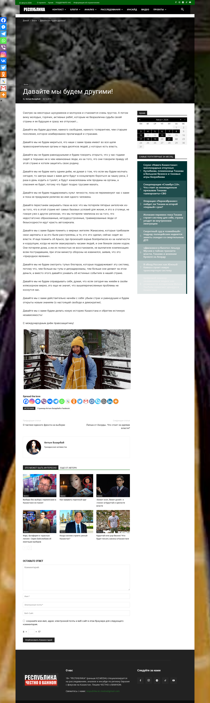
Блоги (34, 20)
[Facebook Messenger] (38, 401)
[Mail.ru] (92, 401)
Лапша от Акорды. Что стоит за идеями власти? (108, 427)
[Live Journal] (68, 401)
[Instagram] (179, 2)
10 (141, 135)
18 (148, 138)
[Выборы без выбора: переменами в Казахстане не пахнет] (39, 485)
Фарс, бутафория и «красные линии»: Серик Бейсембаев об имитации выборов (37, 538)
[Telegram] (183, 2)
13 (162, 135)
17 (141, 138)
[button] (182, 9)
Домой (26, 20)
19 (155, 138)
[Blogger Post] (104, 401)
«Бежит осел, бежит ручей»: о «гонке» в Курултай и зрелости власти (110, 503)
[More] (116, 401)
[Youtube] (190, 2)
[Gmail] (86, 401)
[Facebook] (176, 2)
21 (169, 138)
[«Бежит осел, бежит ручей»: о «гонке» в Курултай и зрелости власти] (113, 485)
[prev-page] (25, 548)
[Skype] (98, 401)
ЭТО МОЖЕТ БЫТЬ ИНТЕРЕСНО (41, 468)
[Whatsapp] (62, 401)
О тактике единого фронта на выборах (44, 425)
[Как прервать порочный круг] (76, 485)
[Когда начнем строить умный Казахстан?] (76, 521)
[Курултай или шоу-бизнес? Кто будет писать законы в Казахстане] (113, 521)
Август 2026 (162, 119)
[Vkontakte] (50, 401)
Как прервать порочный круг (73, 500)
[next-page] (30, 548)
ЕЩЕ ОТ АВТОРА (68, 468)
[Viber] (44, 401)
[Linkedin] (110, 401)
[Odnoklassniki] (74, 401)
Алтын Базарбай (33, 99)
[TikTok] (186, 2)
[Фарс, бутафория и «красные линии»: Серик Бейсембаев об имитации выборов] (39, 521)
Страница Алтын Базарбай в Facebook (53, 408)
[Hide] (1, 101)
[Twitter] (80, 401)
